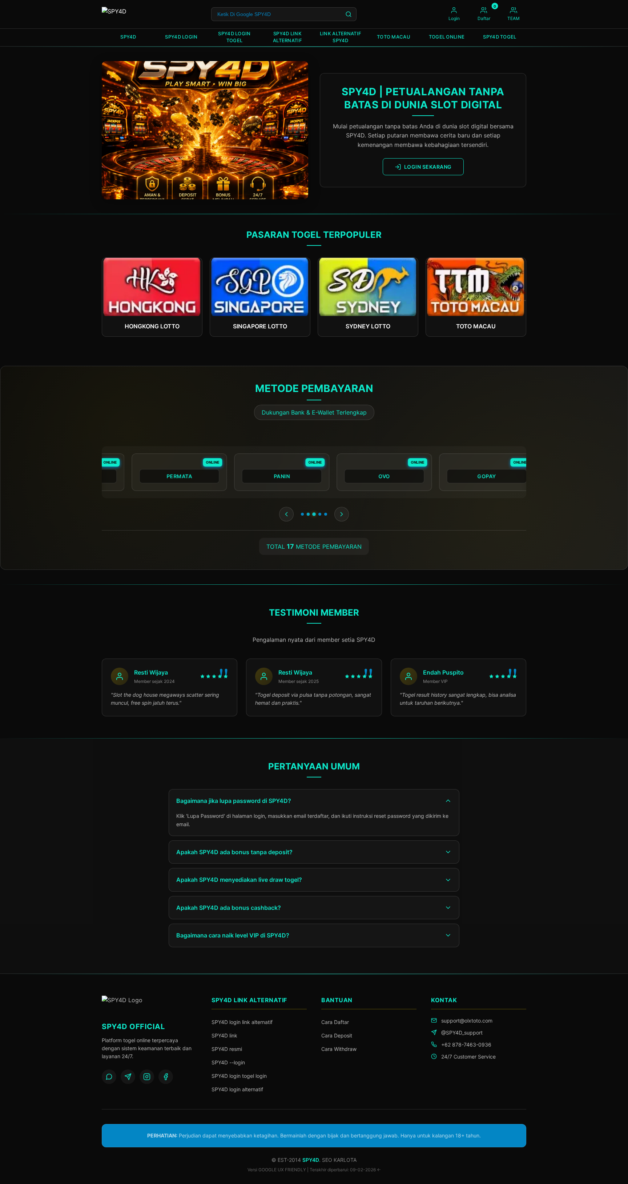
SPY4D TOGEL (499, 37)
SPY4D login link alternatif (242, 1022)
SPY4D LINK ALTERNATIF (287, 37)
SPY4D (128, 37)
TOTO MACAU (393, 37)
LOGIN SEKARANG (428, 167)
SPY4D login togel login (239, 1076)
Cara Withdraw (339, 1049)
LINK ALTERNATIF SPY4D (341, 37)
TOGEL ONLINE (447, 37)
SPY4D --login (228, 1062)
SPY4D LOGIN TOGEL (234, 37)
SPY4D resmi (227, 1049)
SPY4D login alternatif (237, 1089)
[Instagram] (147, 1076)
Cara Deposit (336, 1035)
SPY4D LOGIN (181, 37)
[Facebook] (165, 1076)
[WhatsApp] (109, 1076)
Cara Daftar (335, 1022)
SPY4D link (224, 1035)
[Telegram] (128, 1076)
